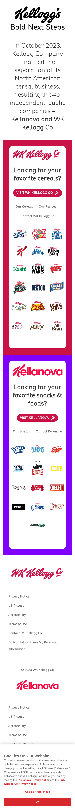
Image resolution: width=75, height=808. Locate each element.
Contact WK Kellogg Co (25, 633)
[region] (37, 776)
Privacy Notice (18, 596)
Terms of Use (17, 624)
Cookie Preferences (37, 791)
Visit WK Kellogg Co (34, 192)
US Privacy (16, 606)
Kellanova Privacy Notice (34, 779)
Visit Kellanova (34, 417)
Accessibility (17, 615)
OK (37, 801)
